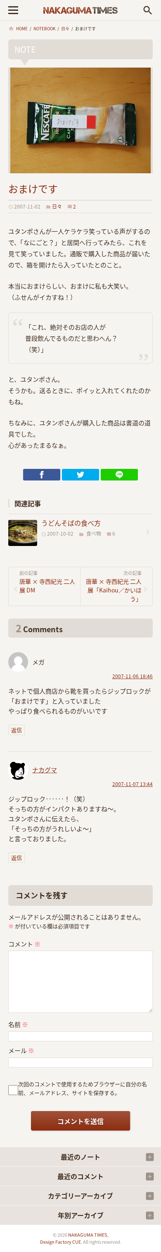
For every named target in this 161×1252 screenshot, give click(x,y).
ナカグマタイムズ (80, 10)
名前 (18, 1024)
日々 (57, 206)
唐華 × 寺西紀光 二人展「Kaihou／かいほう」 (114, 586)
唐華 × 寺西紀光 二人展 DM (47, 582)
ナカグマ (44, 769)
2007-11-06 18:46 (132, 675)
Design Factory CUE (60, 1241)
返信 (16, 730)
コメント (24, 943)
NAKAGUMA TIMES (87, 1234)
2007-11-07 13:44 (132, 783)
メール (21, 1050)
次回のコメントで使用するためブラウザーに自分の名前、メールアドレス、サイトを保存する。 (82, 1088)
